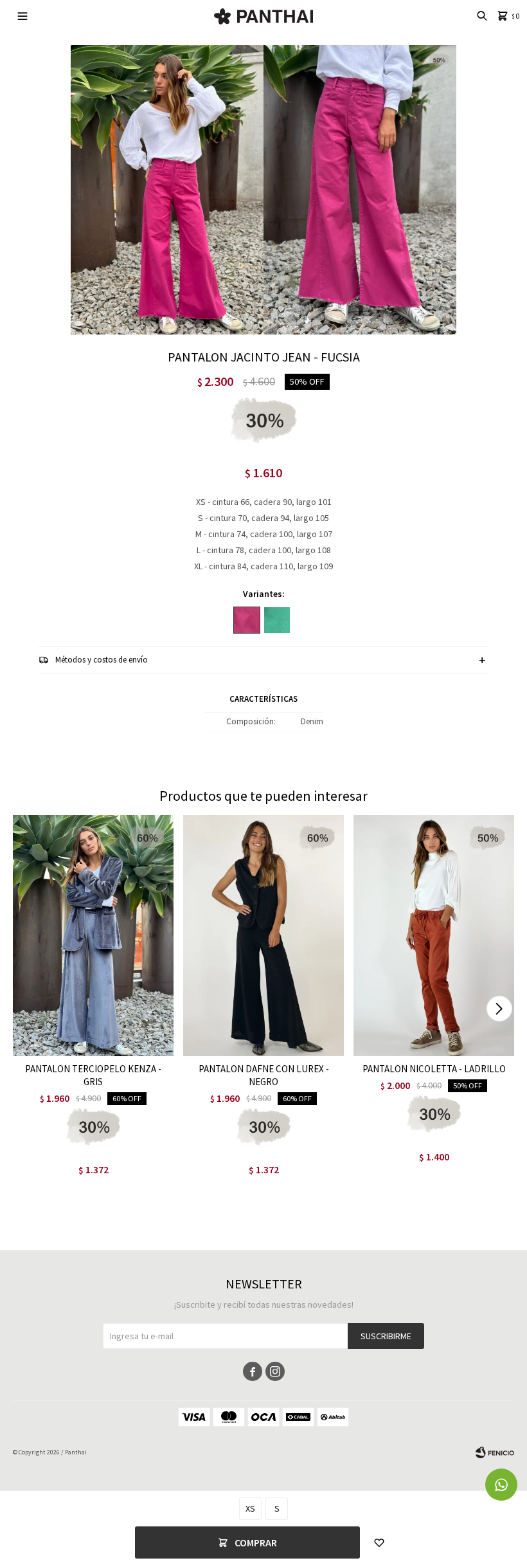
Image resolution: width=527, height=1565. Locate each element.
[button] (499, 1008)
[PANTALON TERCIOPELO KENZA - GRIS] (93, 935)
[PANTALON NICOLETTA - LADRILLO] (433, 935)
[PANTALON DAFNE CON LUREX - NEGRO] (263, 935)
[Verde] (277, 620)
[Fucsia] (246, 620)
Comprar (256, 1542)
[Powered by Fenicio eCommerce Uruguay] (495, 1452)
